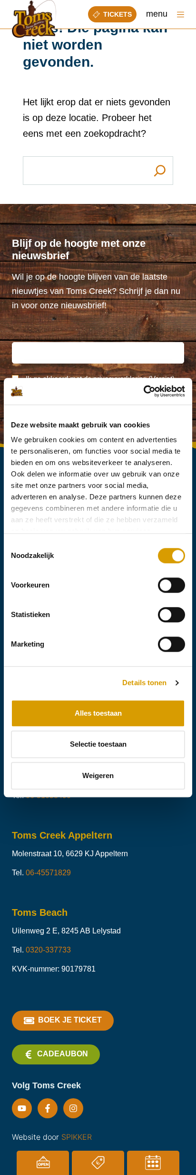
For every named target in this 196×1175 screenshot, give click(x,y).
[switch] (171, 585)
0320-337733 (48, 950)
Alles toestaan (98, 713)
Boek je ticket (70, 1020)
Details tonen (144, 683)
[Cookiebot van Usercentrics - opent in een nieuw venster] (143, 391)
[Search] (160, 170)
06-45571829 (48, 873)
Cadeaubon (62, 1054)
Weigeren (98, 775)
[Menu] (180, 14)
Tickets (117, 14)
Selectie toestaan (98, 744)
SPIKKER (76, 1137)
